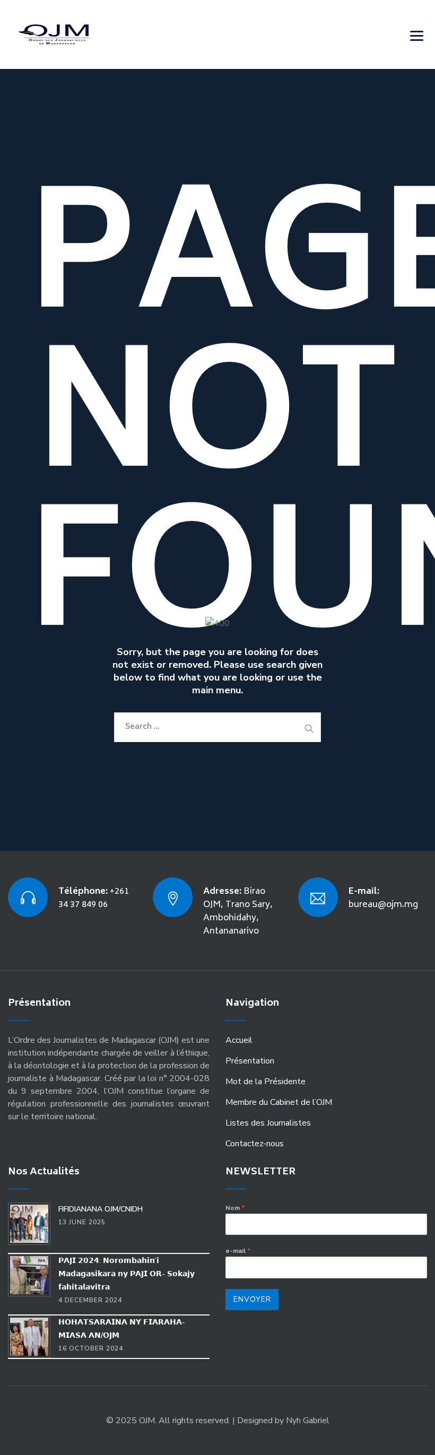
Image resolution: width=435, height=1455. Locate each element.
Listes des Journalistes (268, 1123)
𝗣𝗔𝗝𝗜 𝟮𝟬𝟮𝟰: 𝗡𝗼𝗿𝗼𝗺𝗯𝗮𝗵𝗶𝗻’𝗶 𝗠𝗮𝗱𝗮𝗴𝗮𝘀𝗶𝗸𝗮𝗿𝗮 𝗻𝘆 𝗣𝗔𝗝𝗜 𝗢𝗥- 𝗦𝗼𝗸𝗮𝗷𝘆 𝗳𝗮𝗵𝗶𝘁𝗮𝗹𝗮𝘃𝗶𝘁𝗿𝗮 (126, 1274)
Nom (235, 1208)
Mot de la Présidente (265, 1081)
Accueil (239, 1040)
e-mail (238, 1251)
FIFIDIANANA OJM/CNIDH (100, 1209)
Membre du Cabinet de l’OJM (278, 1102)
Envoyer (252, 1299)
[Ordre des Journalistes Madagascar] (70, 34)
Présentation (249, 1061)
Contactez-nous (254, 1143)
